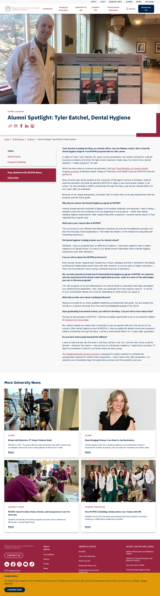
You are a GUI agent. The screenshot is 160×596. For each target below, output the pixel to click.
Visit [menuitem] (102, 2)
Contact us (13, 555)
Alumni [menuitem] (129, 2)
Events (46, 564)
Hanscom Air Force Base (76, 320)
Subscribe (13, 177)
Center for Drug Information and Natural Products (139, 559)
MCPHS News (18, 139)
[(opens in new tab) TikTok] (31, 564)
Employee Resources (87, 565)
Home (6, 139)
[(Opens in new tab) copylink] (10, 126)
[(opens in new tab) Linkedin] (6, 564)
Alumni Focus (14, 156)
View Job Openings (87, 556)
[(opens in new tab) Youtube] (25, 564)
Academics (48, 9)
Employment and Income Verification (89, 571)
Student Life (95, 8)
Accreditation (49, 554)
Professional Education (113, 8)
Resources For (146, 8)
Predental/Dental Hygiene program (82, 354)
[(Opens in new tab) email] (15, 126)
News (46, 568)
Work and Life (84, 561)
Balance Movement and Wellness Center (140, 553)
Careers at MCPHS (87, 546)
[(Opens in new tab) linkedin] (27, 126)
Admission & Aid (80, 8)
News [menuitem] (138, 2)
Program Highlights (17, 162)
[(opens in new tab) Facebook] (13, 564)
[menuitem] (47, 9)
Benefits (82, 552)
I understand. (14, 589)
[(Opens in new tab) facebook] (21, 126)
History (46, 559)
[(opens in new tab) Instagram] (19, 564)
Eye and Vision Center (135, 565)
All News (30, 139)
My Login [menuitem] (149, 2)
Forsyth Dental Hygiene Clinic (138, 570)
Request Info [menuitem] (115, 2)
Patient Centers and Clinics (140, 546)
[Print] (32, 126)
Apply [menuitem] (93, 2)
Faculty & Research (63, 8)
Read (11, 452)
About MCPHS (47, 548)
